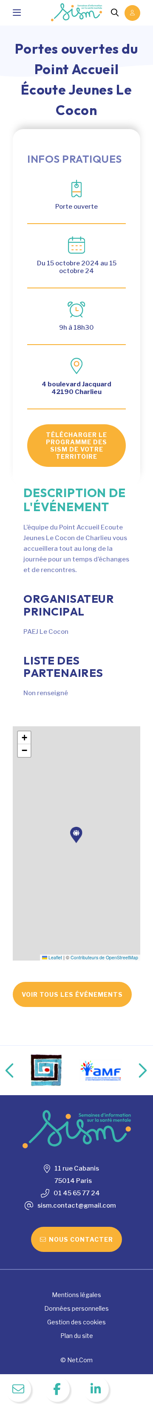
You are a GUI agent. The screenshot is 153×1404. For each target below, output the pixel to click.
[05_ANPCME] (108, 1071)
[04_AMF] (54, 1070)
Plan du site (76, 1335)
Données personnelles (76, 1308)
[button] (76, 835)
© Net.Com (76, 1360)
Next (134, 1070)
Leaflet (54, 957)
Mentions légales (76, 1294)
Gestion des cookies (76, 1322)
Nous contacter (81, 1239)
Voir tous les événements (72, 994)
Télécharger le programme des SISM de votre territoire (76, 445)
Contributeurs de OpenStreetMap (104, 957)
